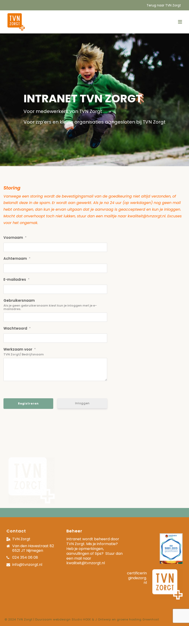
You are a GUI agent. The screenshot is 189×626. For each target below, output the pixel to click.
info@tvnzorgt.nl (27, 564)
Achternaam (16, 258)
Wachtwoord (17, 328)
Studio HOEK (81, 619)
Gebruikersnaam (19, 300)
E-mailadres (16, 279)
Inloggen (82, 403)
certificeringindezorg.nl (137, 577)
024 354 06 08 (25, 557)
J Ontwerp (103, 619)
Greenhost (150, 619)
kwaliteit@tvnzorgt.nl (85, 563)
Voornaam (15, 237)
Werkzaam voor (19, 349)
